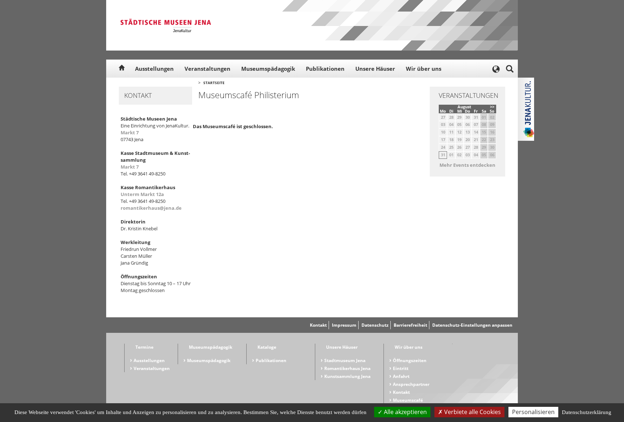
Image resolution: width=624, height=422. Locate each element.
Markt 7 (130, 132)
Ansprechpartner (411, 384)
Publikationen (325, 68)
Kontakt (318, 325)
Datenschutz (375, 325)
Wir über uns (423, 68)
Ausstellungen (154, 68)
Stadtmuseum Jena (344, 360)
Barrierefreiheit (410, 325)
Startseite (214, 82)
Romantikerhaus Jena (347, 368)
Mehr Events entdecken (467, 165)
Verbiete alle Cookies (472, 412)
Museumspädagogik (268, 68)
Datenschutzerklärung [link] (586, 412)
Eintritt (400, 368)
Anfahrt (401, 376)
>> (492, 106)
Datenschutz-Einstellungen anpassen (472, 325)
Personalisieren (533, 412)
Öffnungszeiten (409, 360)
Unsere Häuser (375, 68)
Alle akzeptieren (404, 412)
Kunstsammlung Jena (347, 376)
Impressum (344, 325)
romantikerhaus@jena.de (151, 208)
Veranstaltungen (207, 68)
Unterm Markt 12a (142, 194)
